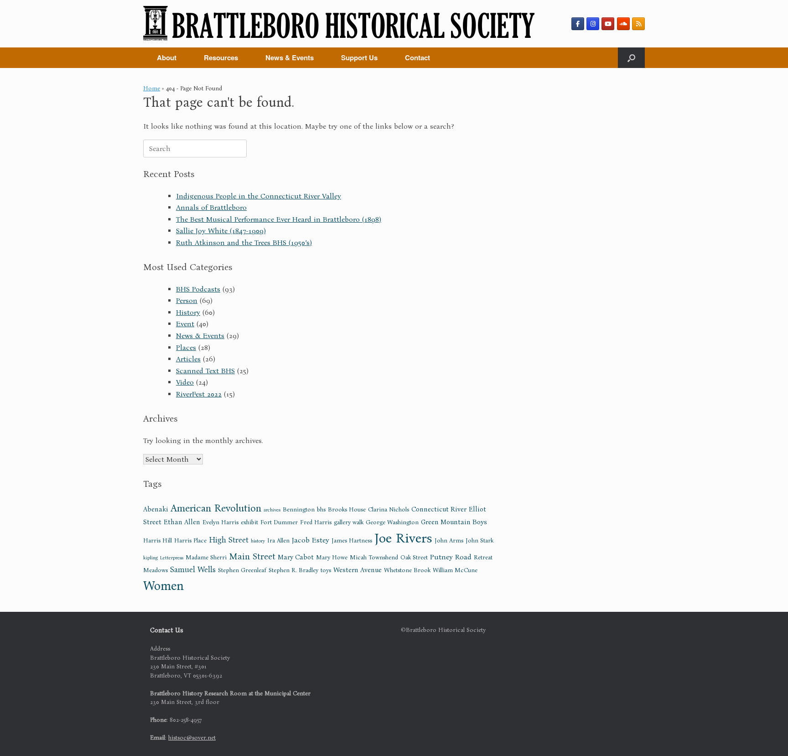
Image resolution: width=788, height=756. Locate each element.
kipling (150, 558)
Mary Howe (331, 557)
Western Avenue (357, 570)
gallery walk (348, 522)
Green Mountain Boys (454, 522)
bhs (321, 509)
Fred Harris (316, 522)
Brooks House (347, 509)
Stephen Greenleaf (242, 570)
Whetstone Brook (407, 570)
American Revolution (216, 508)
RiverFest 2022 (199, 394)
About (166, 57)
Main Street (252, 556)
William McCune (455, 570)
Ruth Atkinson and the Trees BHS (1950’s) (244, 242)
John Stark (479, 540)
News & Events (289, 57)
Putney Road (451, 557)
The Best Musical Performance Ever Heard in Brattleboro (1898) (278, 219)
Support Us (359, 57)
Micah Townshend (374, 557)
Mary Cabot (296, 557)
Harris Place (190, 540)
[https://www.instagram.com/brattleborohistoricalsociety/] (592, 23)
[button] (631, 57)
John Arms (449, 540)
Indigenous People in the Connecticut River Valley (258, 196)
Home (151, 88)
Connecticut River (439, 509)
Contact (417, 57)
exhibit (249, 522)
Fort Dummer (279, 522)
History (188, 312)
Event (185, 323)
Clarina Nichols (388, 509)
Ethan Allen (182, 522)
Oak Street (414, 557)
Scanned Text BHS (205, 370)
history (258, 541)
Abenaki (155, 509)
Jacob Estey (310, 540)
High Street (229, 540)
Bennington (299, 509)
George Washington (392, 522)
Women (163, 586)
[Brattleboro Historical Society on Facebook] (577, 23)
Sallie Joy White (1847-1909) (221, 230)
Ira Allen (278, 540)
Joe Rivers (403, 538)
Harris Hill (157, 540)
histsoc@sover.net (192, 737)
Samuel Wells (193, 569)
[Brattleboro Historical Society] (339, 24)
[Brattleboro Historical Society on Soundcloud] (623, 23)
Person (186, 300)
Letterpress (171, 558)
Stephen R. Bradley (293, 570)
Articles (188, 359)
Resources (221, 57)
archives (272, 510)
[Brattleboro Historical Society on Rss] (638, 23)
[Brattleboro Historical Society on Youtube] (607, 23)
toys (326, 570)
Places (186, 347)
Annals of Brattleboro (211, 207)
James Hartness (352, 540)
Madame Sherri (206, 557)
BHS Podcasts (198, 289)
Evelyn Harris (220, 522)
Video (185, 382)
